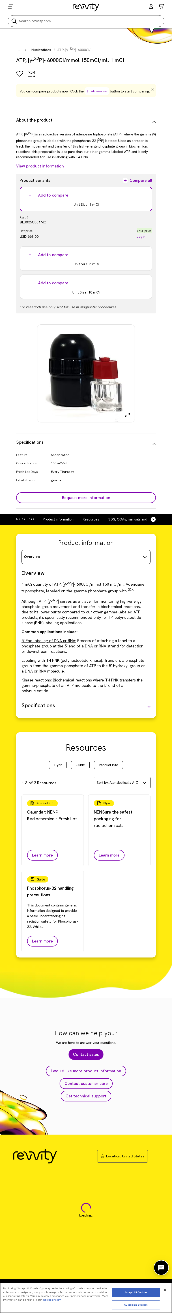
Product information (58, 519)
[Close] (165, 1290)
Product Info (108, 765)
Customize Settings (136, 1304)
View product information (40, 166)
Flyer (58, 765)
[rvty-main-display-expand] (127, 415)
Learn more (42, 855)
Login (141, 236)
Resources (90, 519)
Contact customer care (86, 1083)
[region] (86, 1298)
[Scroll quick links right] (150, 519)
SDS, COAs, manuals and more (132, 519)
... (19, 49)
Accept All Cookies (136, 1292)
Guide (80, 765)
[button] (151, 7)
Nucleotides (41, 49)
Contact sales (86, 1054)
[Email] (31, 77)
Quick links (25, 519)
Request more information (86, 497)
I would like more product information (86, 1070)
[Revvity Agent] (161, 1267)
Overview (32, 556)
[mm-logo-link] (86, 7)
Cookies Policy (52, 1299)
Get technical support (86, 1096)
